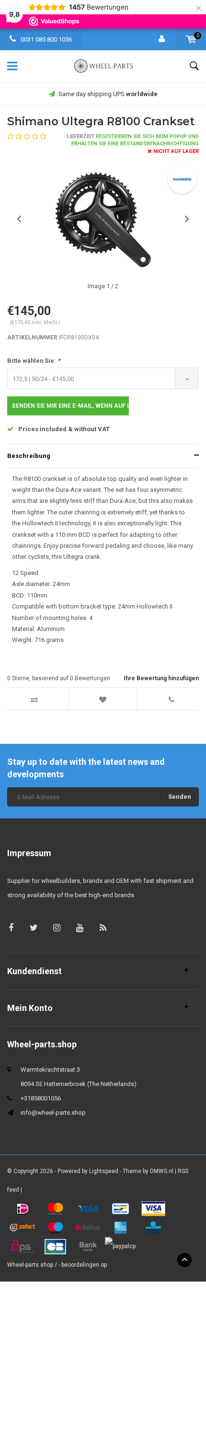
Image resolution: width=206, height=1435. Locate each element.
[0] (190, 39)
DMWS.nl (161, 1171)
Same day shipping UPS (108, 94)
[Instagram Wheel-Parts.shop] (57, 927)
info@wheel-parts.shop (53, 1112)
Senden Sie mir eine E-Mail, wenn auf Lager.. (70, 405)
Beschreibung (28, 455)
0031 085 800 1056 (45, 39)
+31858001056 (41, 1098)
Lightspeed (103, 1171)
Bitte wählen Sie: (33, 360)
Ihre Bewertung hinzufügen (161, 678)
